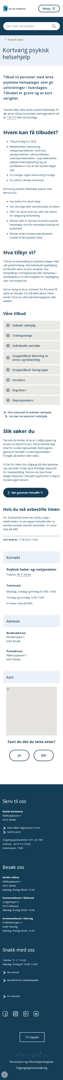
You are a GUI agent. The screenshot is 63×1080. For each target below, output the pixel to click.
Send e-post (14, 831)
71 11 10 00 (19, 960)
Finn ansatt (13, 972)
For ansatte (13, 996)
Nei (43, 755)
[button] (31, 709)
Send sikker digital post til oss (23, 827)
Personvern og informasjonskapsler (31, 1062)
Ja (19, 755)
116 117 (11, 117)
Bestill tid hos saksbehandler (23, 980)
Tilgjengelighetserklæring (31, 1068)
